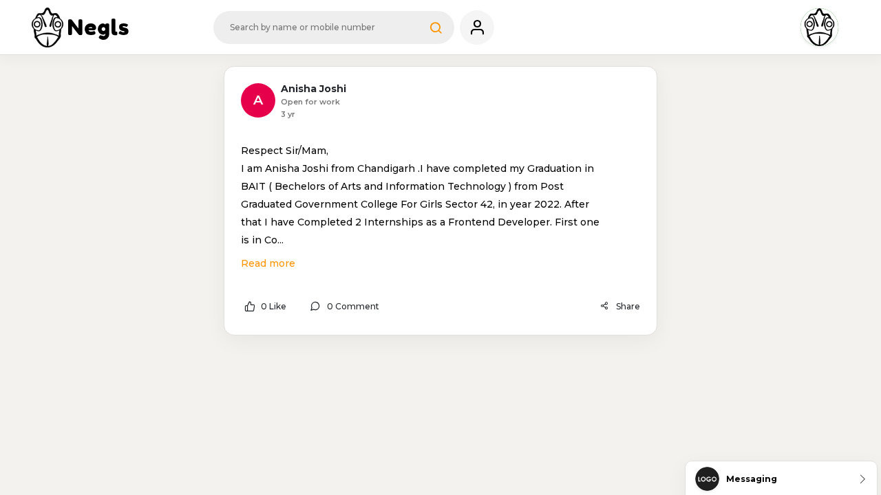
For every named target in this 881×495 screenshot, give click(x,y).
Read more (268, 263)
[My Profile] (477, 27)
